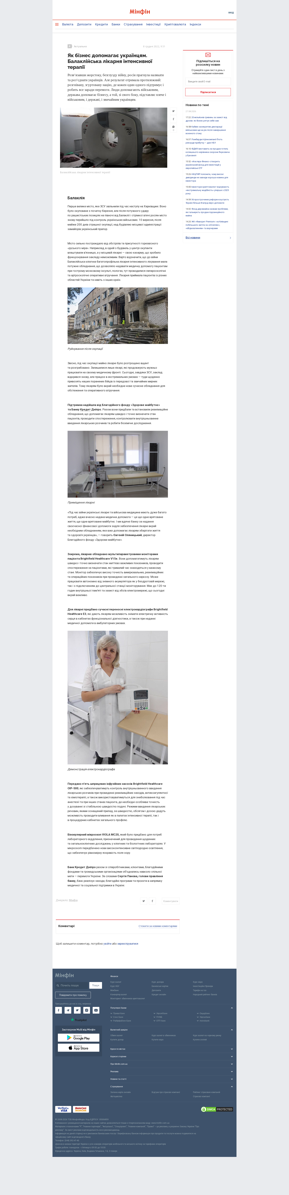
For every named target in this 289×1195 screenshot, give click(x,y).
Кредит (85, 409)
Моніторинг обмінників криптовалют (127, 998)
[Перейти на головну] (144, 12)
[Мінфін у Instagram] (86, 1010)
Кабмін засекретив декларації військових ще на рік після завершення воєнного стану (206, 130)
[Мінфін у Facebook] (58, 1010)
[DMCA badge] (217, 1110)
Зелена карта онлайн (120, 1092)
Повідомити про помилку (73, 995)
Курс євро (198, 982)
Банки (116, 24)
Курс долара (158, 982)
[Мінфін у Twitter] (77, 1010)
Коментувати (170, 901)
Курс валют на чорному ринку (207, 1035)
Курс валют (115, 982)
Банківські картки (160, 986)
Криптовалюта (175, 24)
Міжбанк (114, 990)
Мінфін (73, 900)
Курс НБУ (114, 986)
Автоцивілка (116, 1096)
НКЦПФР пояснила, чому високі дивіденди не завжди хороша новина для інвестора (207, 177)
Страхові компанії (201, 1096)
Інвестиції (153, 24)
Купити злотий (200, 1039)
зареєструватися (127, 943)
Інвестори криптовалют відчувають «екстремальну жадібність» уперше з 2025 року (207, 190)
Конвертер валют (118, 994)
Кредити (101, 24)
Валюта (67, 24)
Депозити (84, 24)
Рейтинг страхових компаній (206, 1092)
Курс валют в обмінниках (164, 1035)
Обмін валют (116, 1035)
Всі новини (193, 237)
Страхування (133, 24)
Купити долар (116, 1039)
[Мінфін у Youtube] (96, 1010)
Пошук (95, 985)
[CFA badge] (98, 1109)
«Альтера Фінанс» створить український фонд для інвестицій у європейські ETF (203, 164)
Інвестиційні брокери (203, 986)
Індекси (195, 24)
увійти (107, 943)
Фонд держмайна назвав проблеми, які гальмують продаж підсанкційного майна (207, 212)
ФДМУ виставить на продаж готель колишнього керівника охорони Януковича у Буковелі (208, 152)
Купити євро (157, 1039)
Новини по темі (197, 105)
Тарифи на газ (199, 990)
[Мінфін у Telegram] (68, 1010)
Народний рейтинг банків (205, 994)
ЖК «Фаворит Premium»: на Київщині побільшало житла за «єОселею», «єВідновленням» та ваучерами (207, 225)
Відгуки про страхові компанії (166, 1092)
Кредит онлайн (159, 994)
